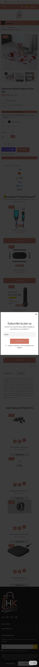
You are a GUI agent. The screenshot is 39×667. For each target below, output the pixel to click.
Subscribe (19, 341)
